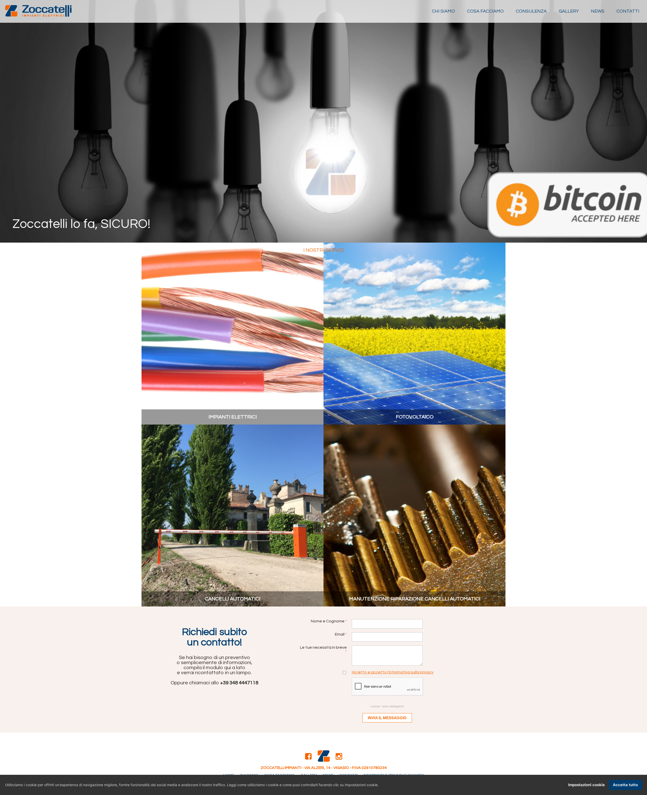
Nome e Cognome (329, 621)
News (597, 11)
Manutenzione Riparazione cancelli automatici (414, 598)
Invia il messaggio (387, 718)
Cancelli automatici (232, 598)
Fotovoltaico (414, 416)
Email (341, 634)
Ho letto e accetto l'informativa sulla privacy (392, 672)
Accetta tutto (625, 784)
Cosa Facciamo (485, 11)
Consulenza (531, 11)
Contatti (627, 11)
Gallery (569, 11)
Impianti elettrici (233, 416)
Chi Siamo (443, 11)
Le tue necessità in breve (323, 649)
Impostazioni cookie (586, 784)
